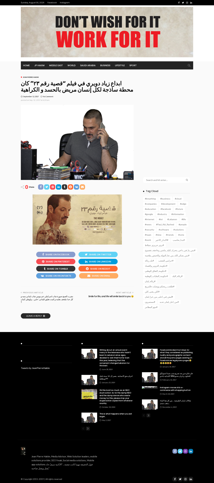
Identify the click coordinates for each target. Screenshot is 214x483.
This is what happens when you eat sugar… (115, 415)
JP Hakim (39, 65)
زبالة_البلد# (177, 276)
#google (149, 214)
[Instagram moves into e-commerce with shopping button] (150, 387)
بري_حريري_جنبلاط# (154, 245)
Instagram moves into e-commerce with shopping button (175, 388)
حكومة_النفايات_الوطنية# (156, 276)
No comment (48, 96)
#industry (162, 214)
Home (26, 65)
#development (168, 203)
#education (150, 209)
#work (148, 240)
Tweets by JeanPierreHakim (35, 368)
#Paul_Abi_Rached (165, 224)
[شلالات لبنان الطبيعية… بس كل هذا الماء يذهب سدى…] (150, 404)
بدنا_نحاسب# (179, 240)
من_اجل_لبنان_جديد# (169, 302)
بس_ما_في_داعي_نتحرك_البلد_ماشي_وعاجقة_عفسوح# (170, 250)
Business (105, 65)
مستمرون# (150, 302)
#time (158, 234)
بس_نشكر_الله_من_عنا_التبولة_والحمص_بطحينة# (167, 255)
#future (179, 209)
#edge (183, 203)
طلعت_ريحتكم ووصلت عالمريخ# (159, 286)
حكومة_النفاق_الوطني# (155, 271)
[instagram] (185, 479)
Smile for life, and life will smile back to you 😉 (111, 296)
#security (149, 229)
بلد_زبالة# (149, 260)
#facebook (166, 209)
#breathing (150, 198)
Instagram (65, 2)
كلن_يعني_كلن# (152, 291)
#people (183, 224)
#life (184, 219)
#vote (181, 234)
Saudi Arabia (88, 65)
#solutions (178, 229)
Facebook (52, 2)
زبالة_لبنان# (150, 281)
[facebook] (174, 479)
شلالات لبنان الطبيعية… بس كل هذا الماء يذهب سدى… (175, 402)
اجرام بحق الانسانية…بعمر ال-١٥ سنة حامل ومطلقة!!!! (116, 377)
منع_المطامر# (151, 307)
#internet (149, 219)
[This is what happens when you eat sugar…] (89, 418)
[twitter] (180, 479)
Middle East (56, 65)
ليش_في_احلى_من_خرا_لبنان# (159, 296)
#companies (151, 203)
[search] (189, 65)
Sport (133, 65)
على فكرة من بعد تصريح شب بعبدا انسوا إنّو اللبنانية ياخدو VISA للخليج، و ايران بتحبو (176, 374)
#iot (161, 219)
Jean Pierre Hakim (31, 77)
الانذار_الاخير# (162, 240)
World (72, 65)
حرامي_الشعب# (165, 260)
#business (165, 198)
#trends (170, 234)
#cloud (178, 198)
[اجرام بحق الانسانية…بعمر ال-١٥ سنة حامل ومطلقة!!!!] (89, 380)
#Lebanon (172, 219)
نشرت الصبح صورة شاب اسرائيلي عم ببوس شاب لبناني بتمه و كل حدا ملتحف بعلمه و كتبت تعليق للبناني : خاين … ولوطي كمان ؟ (47, 299)
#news (148, 224)
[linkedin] (190, 479)
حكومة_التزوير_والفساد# (156, 265)
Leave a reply (34, 315)
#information (177, 214)
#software (164, 229)
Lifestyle (120, 65)
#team (148, 234)
